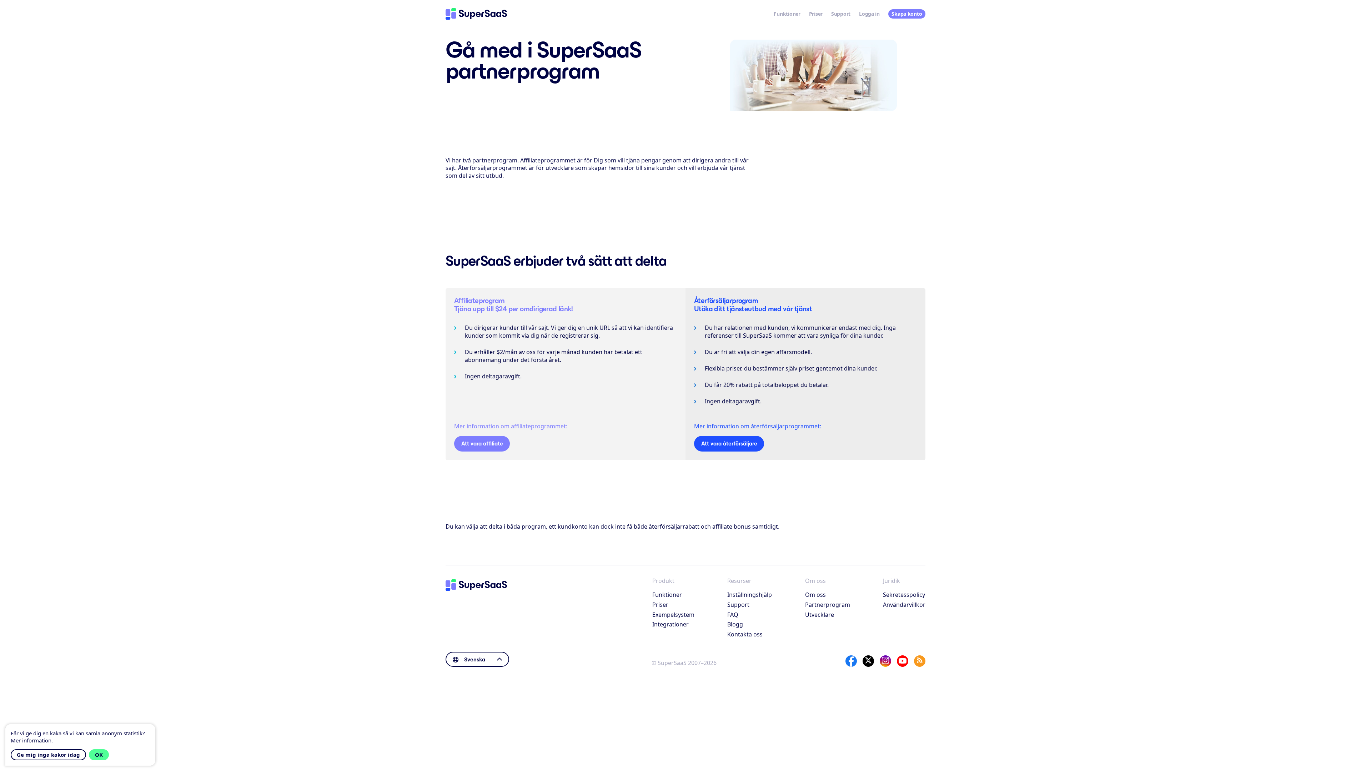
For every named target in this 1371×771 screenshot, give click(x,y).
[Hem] (476, 13)
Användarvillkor (904, 605)
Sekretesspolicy (904, 595)
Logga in (869, 13)
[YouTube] (902, 661)
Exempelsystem (673, 615)
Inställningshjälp (749, 595)
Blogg (735, 624)
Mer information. (32, 740)
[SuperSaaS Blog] (919, 661)
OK (99, 754)
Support (840, 13)
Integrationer (670, 624)
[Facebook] (851, 661)
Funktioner (787, 13)
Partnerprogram (827, 605)
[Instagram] (885, 661)
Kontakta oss (745, 634)
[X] (868, 661)
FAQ (732, 615)
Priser (816, 13)
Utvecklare (819, 615)
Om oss (815, 595)
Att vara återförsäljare (729, 443)
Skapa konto (907, 13)
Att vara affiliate (482, 443)
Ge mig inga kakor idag (48, 754)
